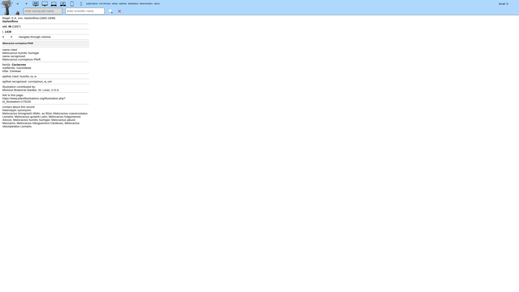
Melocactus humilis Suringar (20, 52)
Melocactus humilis (26, 119)
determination (146, 3)
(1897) (11, 26)
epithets (123, 3)
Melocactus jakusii (63, 119)
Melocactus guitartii (28, 116)
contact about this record (18, 106)
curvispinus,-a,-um (40, 81)
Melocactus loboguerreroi (33, 123)
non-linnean (105, 3)
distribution (133, 3)
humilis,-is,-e (28, 76)
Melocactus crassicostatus (70, 113)
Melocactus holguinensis (65, 116)
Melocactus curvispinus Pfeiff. (18, 43)
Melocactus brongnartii (17, 113)
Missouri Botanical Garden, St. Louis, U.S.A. (30, 90)
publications (92, 3)
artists (115, 3)
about (156, 3)
